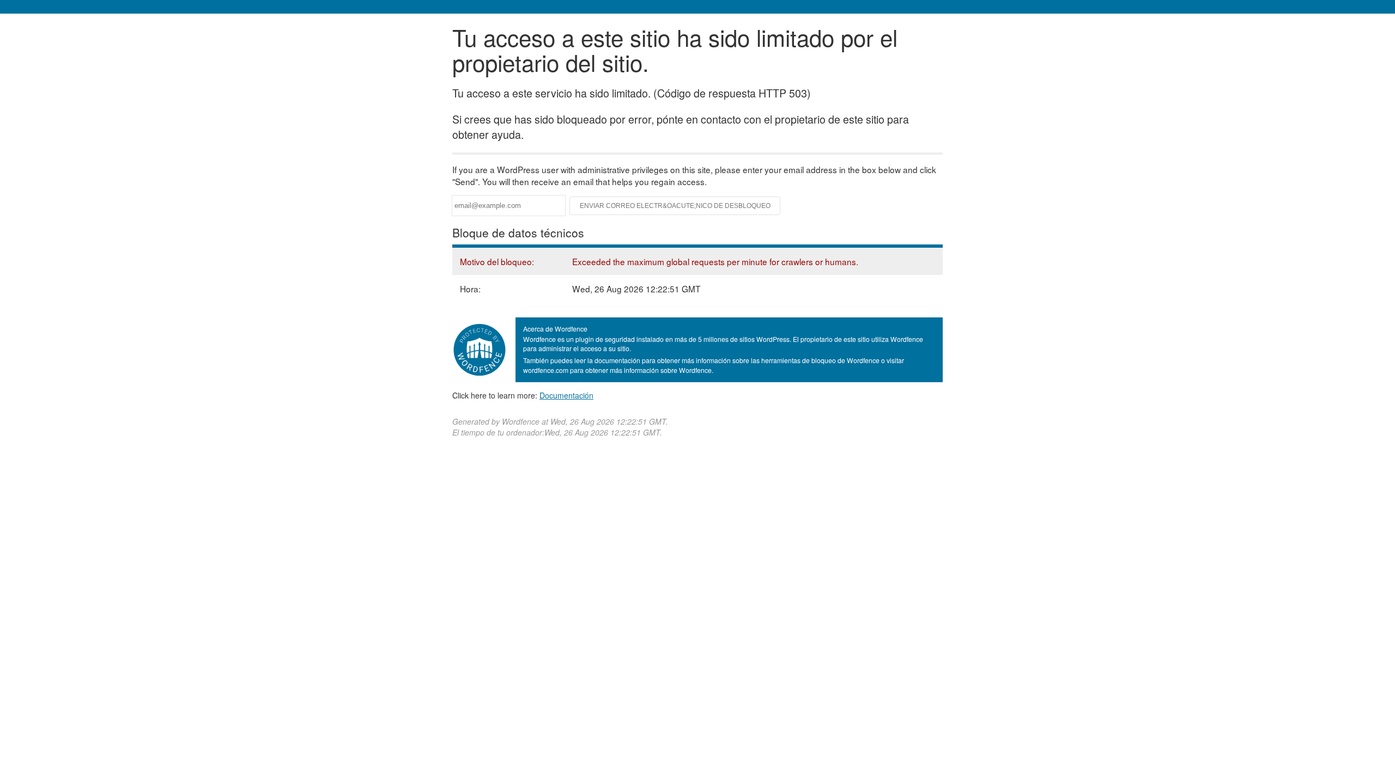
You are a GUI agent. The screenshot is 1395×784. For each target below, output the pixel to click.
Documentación (566, 395)
